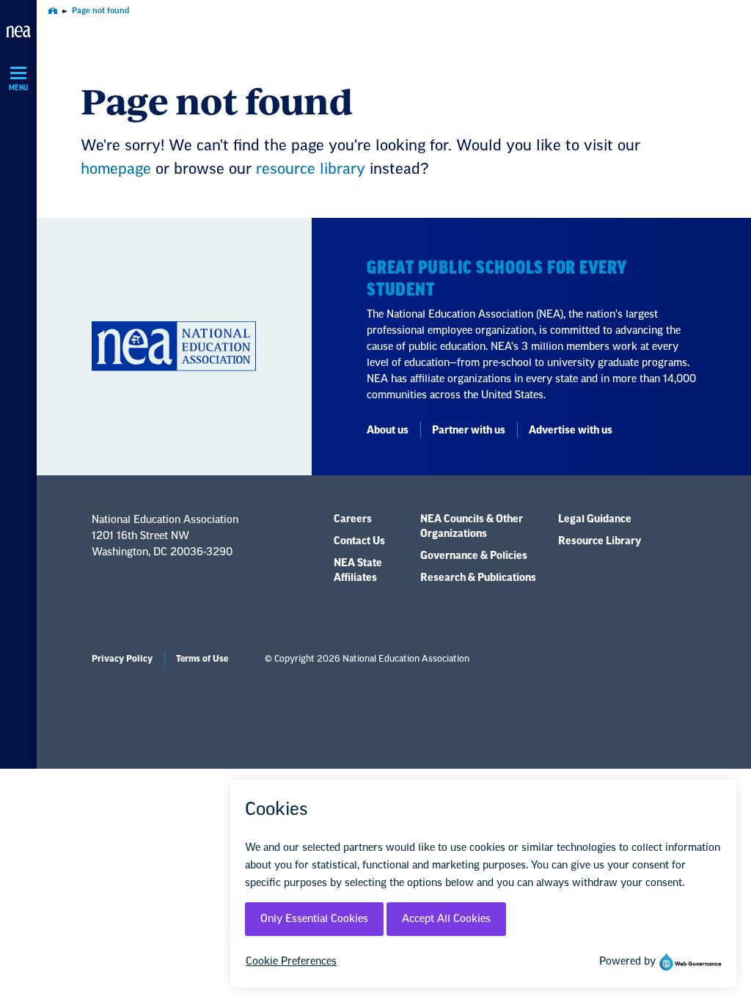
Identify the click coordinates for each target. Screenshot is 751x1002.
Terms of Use (202, 658)
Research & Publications (478, 578)
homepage (116, 169)
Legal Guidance (594, 519)
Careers (353, 519)
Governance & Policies (473, 556)
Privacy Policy (122, 658)
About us (388, 430)
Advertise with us (570, 430)
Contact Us (359, 541)
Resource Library (599, 541)
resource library (310, 169)
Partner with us (468, 430)
